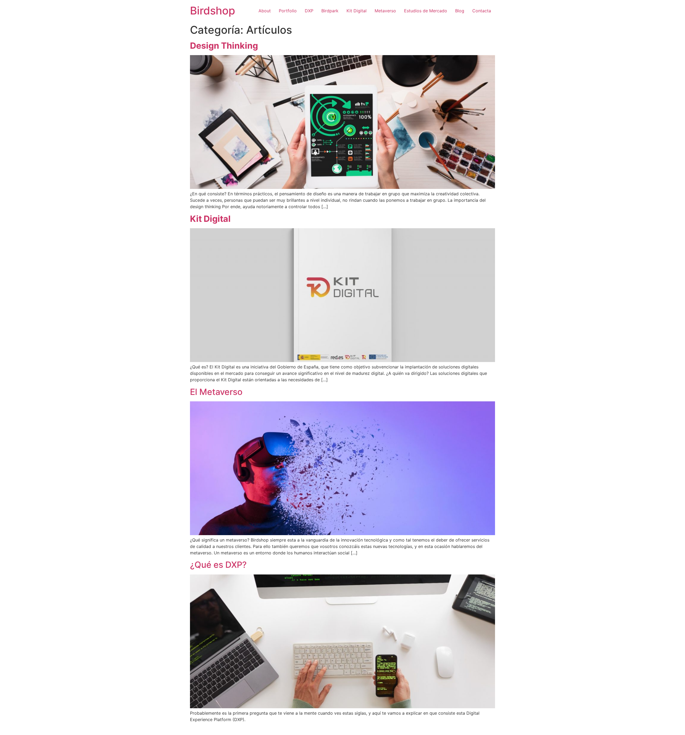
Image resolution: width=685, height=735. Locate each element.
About (264, 10)
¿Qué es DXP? (218, 564)
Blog (459, 10)
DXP (309, 10)
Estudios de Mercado (425, 10)
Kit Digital (357, 10)
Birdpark (329, 10)
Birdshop (212, 10)
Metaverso (385, 10)
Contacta (481, 10)
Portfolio (288, 10)
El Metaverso (216, 392)
